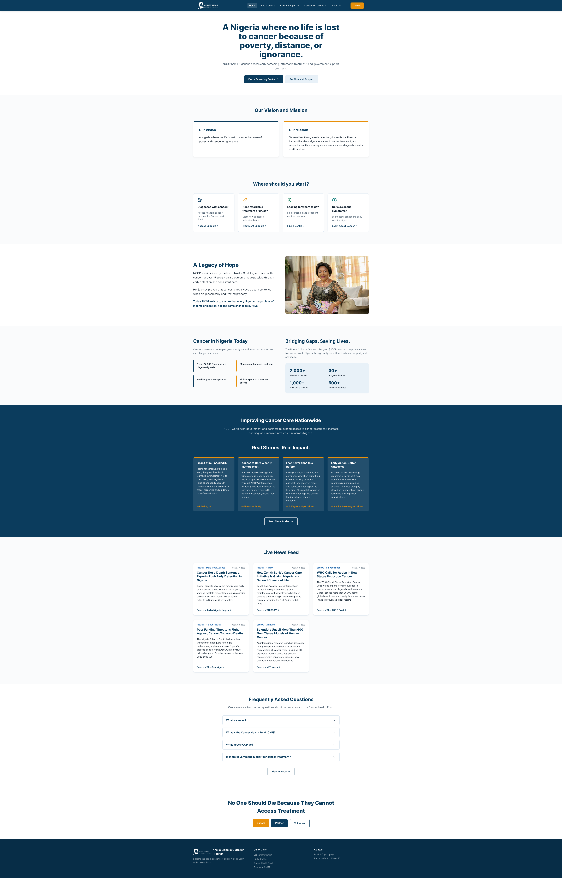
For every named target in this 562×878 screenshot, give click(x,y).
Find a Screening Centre (261, 79)
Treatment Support (253, 225)
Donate (357, 5)
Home (252, 5)
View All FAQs (279, 771)
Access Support (207, 225)
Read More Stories (279, 521)
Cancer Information (263, 855)
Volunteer (299, 823)
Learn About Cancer (343, 225)
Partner (279, 822)
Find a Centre (268, 5)
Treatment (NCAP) (262, 867)
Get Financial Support (301, 79)
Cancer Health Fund (263, 863)
